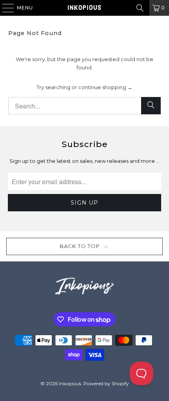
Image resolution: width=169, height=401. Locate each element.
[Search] (139, 8)
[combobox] (84, 105)
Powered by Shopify (106, 383)
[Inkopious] (84, 8)
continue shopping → (105, 87)
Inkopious (70, 383)
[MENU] (4, 8)
